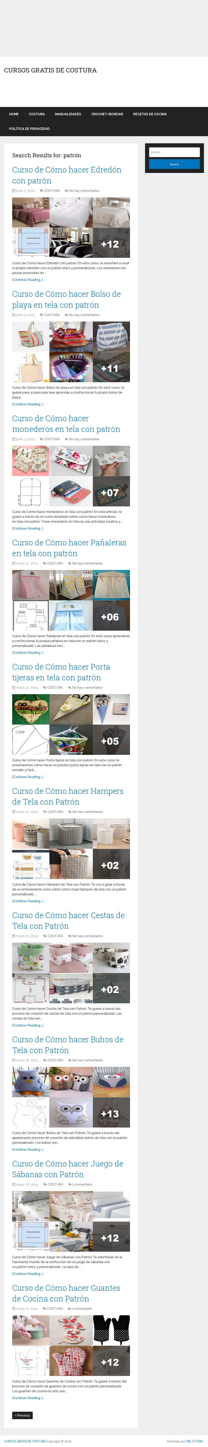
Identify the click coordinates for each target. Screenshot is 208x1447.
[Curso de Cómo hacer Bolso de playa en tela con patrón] (71, 352)
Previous (23, 1415)
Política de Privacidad (29, 129)
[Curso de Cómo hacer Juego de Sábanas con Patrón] (71, 1221)
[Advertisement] (104, 28)
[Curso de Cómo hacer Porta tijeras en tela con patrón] (71, 724)
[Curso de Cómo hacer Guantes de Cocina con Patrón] (71, 1345)
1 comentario (82, 1184)
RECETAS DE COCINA (150, 114)
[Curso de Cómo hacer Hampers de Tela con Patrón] (71, 848)
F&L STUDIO (194, 1441)
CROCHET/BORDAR (107, 114)
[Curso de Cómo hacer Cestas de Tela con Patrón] (71, 973)
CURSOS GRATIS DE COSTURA (50, 70)
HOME (14, 114)
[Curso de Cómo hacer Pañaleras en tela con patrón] (71, 600)
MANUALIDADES (68, 114)
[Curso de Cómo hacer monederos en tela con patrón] (71, 476)
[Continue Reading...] (27, 280)
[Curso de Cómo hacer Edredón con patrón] (71, 227)
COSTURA (37, 114)
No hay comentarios (84, 191)
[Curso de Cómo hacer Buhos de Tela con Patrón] (71, 1097)
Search (174, 164)
